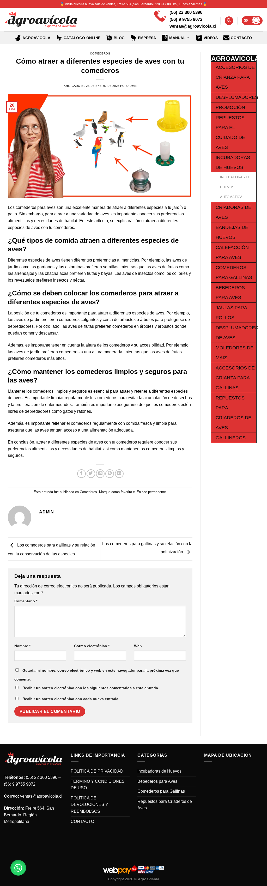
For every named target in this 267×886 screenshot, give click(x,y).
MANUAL (177, 38)
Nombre (22, 646)
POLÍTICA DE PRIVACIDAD (97, 771)
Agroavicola (36, 38)
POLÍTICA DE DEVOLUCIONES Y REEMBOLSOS (89, 805)
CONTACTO (241, 38)
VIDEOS (211, 38)
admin (132, 85)
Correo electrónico (92, 646)
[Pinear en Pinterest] (109, 473)
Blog (119, 38)
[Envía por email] (100, 473)
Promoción (230, 107)
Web (138, 646)
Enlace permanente (151, 492)
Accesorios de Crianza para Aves (235, 77)
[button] (18, 868)
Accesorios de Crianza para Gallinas (235, 377)
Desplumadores (237, 97)
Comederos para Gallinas (161, 791)
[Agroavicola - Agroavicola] (41, 19)
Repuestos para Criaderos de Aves (164, 804)
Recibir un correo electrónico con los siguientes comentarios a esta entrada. (90, 688)
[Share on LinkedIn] (119, 473)
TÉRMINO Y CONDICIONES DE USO (98, 784)
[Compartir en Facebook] (81, 473)
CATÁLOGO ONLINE (82, 38)
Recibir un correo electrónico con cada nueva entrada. (70, 699)
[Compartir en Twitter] (91, 473)
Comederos (100, 53)
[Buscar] (229, 20)
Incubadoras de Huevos (159, 771)
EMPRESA (147, 38)
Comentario (25, 601)
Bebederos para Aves (157, 781)
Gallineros (231, 437)
